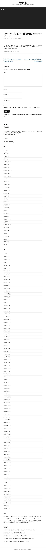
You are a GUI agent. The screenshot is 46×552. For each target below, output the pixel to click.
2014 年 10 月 (6, 425)
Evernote (23, 516)
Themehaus (30, 549)
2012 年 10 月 (6, 494)
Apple (18, 516)
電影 (5, 244)
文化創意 (6, 213)
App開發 (5, 164)
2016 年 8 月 (6, 362)
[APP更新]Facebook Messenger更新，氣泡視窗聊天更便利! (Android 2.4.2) (19, 538)
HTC (10, 518)
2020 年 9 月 (6, 288)
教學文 (5, 210)
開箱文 (5, 239)
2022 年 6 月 (6, 259)
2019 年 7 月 (6, 299)
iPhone (25, 518)
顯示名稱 (6, 89)
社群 (13, 522)
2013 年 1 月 (6, 485)
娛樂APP (5, 193)
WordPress (21, 549)
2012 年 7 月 (6, 502)
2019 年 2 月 (6, 314)
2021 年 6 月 (6, 273)
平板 (22, 520)
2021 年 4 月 (6, 279)
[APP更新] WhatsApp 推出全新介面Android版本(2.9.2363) (15, 535)
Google (39, 516)
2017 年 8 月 (6, 336)
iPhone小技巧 (7, 176)
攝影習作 (6, 207)
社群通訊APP (6, 224)
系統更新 (6, 230)
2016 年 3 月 (6, 377)
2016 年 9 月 (6, 359)
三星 (10, 520)
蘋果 (20, 522)
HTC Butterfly (12, 518)
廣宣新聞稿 (6, 199)
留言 (5, 72)
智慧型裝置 (6, 522)
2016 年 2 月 (6, 379)
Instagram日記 (8, 51)
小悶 (11, 38)
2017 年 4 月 (6, 342)
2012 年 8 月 (6, 500)
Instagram (17, 51)
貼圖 (5, 233)
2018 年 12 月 (6, 319)
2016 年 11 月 (6, 354)
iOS (23, 518)
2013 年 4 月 (6, 477)
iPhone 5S (31, 518)
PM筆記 (5, 181)
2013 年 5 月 (6, 474)
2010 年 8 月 (6, 508)
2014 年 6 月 (6, 437)
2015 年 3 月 (6, 411)
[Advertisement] (23, 20)
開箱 (32, 522)
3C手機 (5, 153)
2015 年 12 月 (6, 385)
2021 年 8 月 (6, 268)
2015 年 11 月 (6, 388)
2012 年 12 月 (6, 488)
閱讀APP (5, 241)
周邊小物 (6, 190)
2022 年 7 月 (6, 256)
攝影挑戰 (6, 204)
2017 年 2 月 (6, 345)
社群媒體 (15, 522)
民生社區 (6, 216)
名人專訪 (6, 187)
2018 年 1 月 (6, 331)
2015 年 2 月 (6, 414)
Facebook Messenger (33, 516)
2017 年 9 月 (6, 334)
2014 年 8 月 (6, 431)
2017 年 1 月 (6, 348)
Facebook (27, 516)
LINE (34, 518)
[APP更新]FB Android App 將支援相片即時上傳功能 (14, 532)
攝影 (24, 520)
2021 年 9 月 (6, 265)
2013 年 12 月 (6, 454)
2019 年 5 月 (6, 305)
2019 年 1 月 (6, 316)
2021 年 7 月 (6, 271)
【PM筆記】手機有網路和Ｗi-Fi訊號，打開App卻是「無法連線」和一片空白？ (20, 530)
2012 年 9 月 (6, 497)
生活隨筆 (6, 221)
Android (8, 516)
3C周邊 (5, 516)
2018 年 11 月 (6, 322)
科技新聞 (6, 227)
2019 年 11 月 (6, 294)
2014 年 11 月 (6, 422)
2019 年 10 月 (6, 296)
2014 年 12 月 (6, 419)
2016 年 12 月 (6, 351)
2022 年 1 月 (6, 262)
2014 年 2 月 (6, 448)
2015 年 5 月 (6, 405)
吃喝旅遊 (6, 184)
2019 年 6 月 (6, 302)
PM (38, 518)
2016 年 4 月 (6, 374)
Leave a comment (17, 38)
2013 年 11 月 (6, 457)
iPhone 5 (28, 518)
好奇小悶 (23, 2)
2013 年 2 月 (6, 482)
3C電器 (5, 156)
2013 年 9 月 (6, 462)
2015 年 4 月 (6, 408)
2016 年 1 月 (6, 382)
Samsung (6, 521)
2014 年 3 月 (6, 445)
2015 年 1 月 (6, 417)
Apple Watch (6, 161)
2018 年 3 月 (6, 325)
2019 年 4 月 (6, 308)
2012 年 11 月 (6, 491)
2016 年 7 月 (6, 365)
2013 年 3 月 (6, 480)
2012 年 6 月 (6, 505)
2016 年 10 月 (6, 356)
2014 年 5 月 (6, 439)
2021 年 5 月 (6, 276)
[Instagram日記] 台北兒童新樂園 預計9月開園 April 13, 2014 (16, 541)
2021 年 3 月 (6, 282)
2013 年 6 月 (6, 471)
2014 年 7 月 (6, 434)
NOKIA (37, 518)
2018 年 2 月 (6, 328)
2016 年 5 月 (6, 371)
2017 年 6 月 (6, 339)
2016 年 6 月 (6, 368)
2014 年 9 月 (6, 428)
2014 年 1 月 (6, 451)
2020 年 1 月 (6, 291)
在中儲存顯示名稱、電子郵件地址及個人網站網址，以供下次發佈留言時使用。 (22, 107)
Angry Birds (12, 516)
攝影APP (5, 201)
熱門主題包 (6, 219)
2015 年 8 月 (6, 397)
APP (4, 159)
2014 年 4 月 (6, 442)
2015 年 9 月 (6, 394)
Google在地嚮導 (7, 170)
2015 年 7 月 (6, 399)
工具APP (5, 196)
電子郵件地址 (7, 94)
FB (37, 516)
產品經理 (10, 522)
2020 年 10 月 (6, 285)
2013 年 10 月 (6, 460)
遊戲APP (5, 236)
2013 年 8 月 (6, 465)
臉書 (18, 522)
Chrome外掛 (6, 167)
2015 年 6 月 (6, 402)
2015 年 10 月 (6, 391)
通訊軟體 (25, 522)
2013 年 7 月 (6, 468)
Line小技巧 (6, 179)
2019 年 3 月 (6, 311)
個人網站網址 (6, 100)
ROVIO (40, 518)
